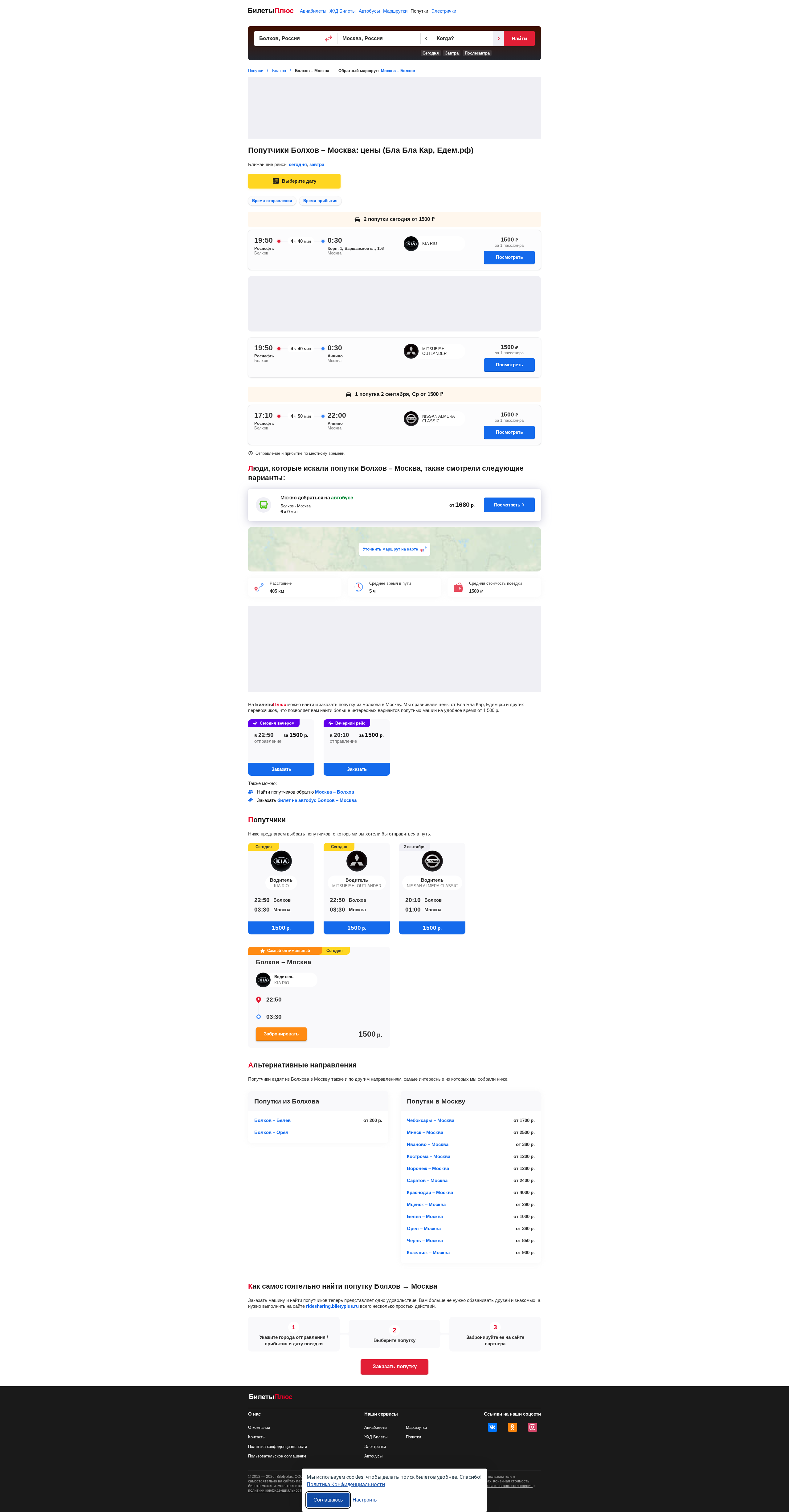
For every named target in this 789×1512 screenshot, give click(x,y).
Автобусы (369, 11)
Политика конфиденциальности (277, 1446)
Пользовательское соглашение (277, 1456)
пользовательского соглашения (505, 1486)
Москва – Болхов (398, 70)
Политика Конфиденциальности (346, 1484)
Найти (519, 39)
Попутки (419, 11)
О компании (259, 1427)
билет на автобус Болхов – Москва (317, 800)
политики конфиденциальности (276, 1490)
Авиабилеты (313, 11)
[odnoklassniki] (512, 1427)
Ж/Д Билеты (342, 11)
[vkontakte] (492, 1427)
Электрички (443, 11)
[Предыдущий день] (426, 38)
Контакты (256, 1437)
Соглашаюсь (328, 1499)
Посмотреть (509, 257)
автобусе (342, 497)
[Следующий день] (498, 38)
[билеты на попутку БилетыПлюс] (271, 1398)
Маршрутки (395, 11)
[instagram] (532, 1427)
